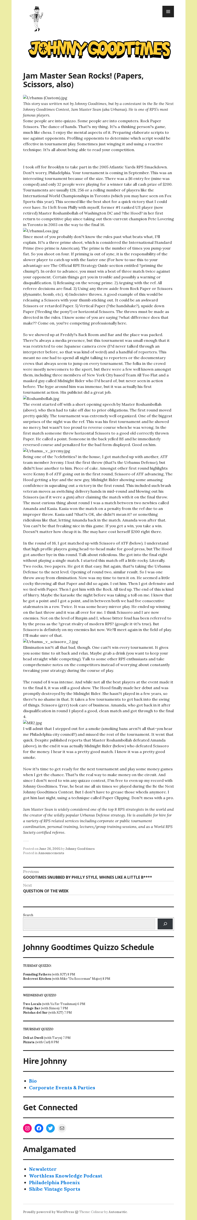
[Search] (165, 924)
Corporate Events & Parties (62, 1088)
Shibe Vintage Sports (54, 1189)
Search (28, 915)
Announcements (51, 853)
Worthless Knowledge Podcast (65, 1176)
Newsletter (43, 1169)
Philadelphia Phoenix (54, 1182)
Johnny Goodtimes (80, 849)
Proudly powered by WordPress (48, 1212)
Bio (33, 1081)
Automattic (118, 1212)
